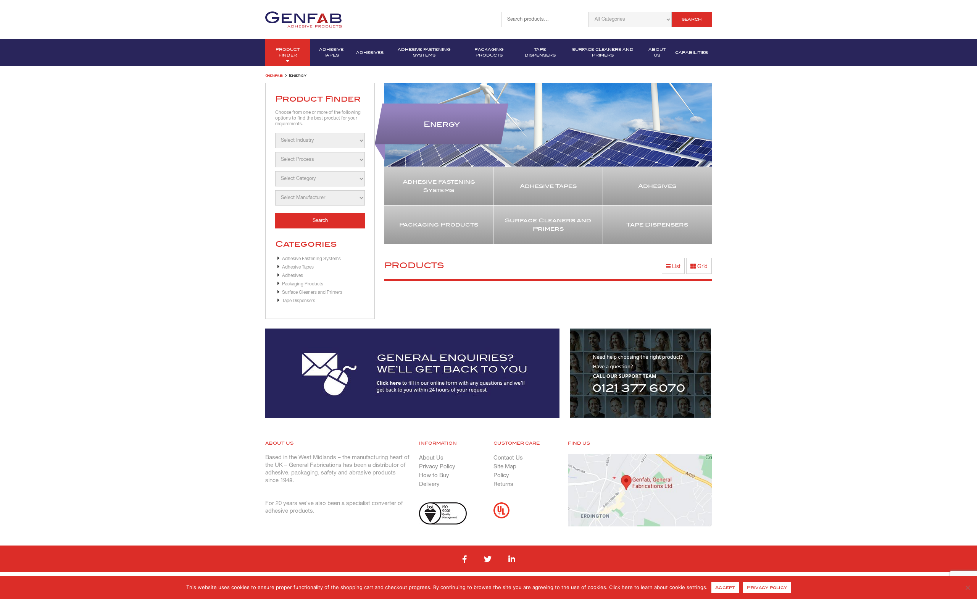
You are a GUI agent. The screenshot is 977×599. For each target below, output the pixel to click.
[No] (967, 587)
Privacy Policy (437, 466)
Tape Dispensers (540, 52)
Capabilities (691, 52)
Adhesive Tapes (331, 52)
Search (692, 19)
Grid (702, 266)
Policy (501, 475)
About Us (657, 52)
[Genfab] (303, 19)
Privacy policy (767, 587)
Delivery (429, 484)
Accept (725, 587)
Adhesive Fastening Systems (424, 52)
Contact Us (508, 458)
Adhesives (370, 52)
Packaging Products (489, 52)
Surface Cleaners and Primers (603, 52)
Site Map (504, 466)
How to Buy (434, 475)
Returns (503, 484)
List (675, 266)
